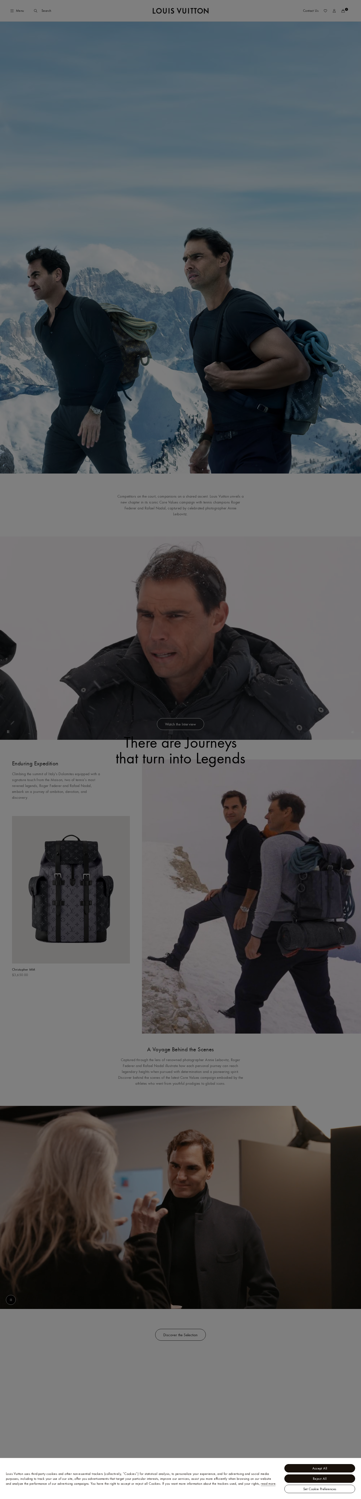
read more (268, 1483)
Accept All (319, 1468)
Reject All (320, 1478)
